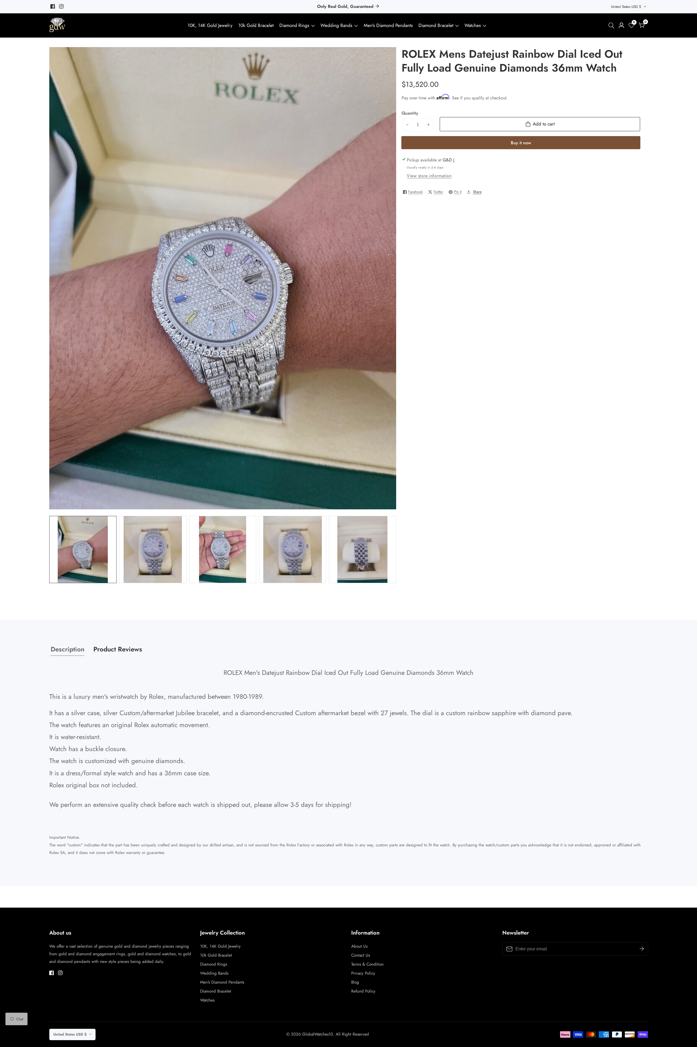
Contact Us (360, 955)
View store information (429, 176)
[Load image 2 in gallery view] (152, 549)
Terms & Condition (367, 964)
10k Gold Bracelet (256, 25)
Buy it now (521, 143)
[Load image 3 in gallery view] (222, 549)
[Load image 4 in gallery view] (292, 549)
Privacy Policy (363, 973)
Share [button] (477, 191)
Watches (472, 25)
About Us (359, 946)
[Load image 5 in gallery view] (362, 549)
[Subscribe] (642, 949)
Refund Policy (363, 991)
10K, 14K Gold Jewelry (210, 25)
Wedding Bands (337, 25)
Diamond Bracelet (435, 25)
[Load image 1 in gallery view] (83, 549)
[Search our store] (612, 25)
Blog (355, 982)
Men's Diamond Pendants (388, 25)
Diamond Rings (294, 25)
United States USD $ (626, 6)
